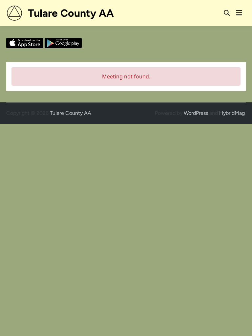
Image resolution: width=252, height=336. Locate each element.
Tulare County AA (71, 13)
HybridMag (232, 113)
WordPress (196, 113)
